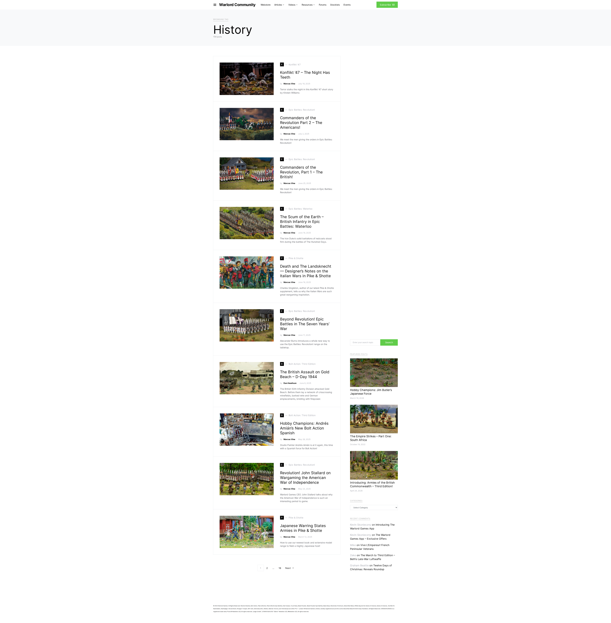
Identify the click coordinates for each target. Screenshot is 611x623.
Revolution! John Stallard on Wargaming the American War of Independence (305, 478)
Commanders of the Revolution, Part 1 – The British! (301, 172)
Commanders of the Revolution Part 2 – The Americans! (301, 123)
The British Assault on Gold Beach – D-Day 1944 (304, 374)
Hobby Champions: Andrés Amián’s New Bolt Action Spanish (304, 428)
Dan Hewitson (290, 383)
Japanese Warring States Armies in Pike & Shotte (303, 528)
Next (288, 568)
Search (389, 342)
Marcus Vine (289, 83)
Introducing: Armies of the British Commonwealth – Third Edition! (372, 484)
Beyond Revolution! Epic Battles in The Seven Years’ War (304, 324)
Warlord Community (237, 4)
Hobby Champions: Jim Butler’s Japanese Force (371, 391)
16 (280, 568)
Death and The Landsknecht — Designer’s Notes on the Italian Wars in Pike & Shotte (305, 271)
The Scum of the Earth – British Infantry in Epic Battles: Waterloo (302, 222)
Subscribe (385, 4)
